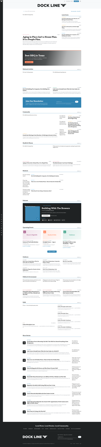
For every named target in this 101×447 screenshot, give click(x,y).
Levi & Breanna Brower (50, 210)
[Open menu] (80, 1)
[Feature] (1, 217)
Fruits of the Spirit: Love (29, 324)
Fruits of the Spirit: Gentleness (64, 320)
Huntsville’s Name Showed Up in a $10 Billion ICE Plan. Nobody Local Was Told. (31, 293)
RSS (64, 220)
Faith (43, 428)
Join (76, 101)
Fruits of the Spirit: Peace (63, 313)
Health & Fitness (26, 34)
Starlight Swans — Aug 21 (49, 242)
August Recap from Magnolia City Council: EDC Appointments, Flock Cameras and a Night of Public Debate (47, 402)
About (71, 443)
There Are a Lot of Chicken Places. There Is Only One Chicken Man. (46, 181)
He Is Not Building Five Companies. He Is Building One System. (70, 35)
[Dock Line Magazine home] (52, 5)
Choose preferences (68, 103)
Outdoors (55, 87)
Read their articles (54, 215)
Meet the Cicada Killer (67, 261)
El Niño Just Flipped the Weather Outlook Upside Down (31, 270)
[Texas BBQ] (1, 235)
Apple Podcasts (57, 220)
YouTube (45, 220)
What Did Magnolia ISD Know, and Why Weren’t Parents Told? (73, 132)
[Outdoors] (1, 219)
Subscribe (76, 1)
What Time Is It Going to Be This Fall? (36, 411)
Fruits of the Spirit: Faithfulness (64, 327)
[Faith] (1, 226)
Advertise (77, 443)
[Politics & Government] (1, 228)
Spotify (51, 220)
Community (64, 17)
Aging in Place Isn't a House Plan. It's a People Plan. (40, 38)
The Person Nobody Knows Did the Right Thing (70, 27)
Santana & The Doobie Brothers (30, 242)
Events (71, 1)
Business (63, 33)
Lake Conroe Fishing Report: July (50, 269)
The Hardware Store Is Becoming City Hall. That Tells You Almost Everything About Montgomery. (74, 124)
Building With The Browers (56, 208)
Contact (74, 443)
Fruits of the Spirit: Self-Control (64, 306)
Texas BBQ (68, 1)
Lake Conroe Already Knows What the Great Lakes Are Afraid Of (66, 89)
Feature (46, 428)
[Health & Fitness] (1, 224)
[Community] (1, 215)
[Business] (1, 232)
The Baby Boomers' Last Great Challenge (63, 163)
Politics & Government (76, 428)
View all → (79, 69)
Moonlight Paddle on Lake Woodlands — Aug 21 (69, 242)
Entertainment (37, 428)
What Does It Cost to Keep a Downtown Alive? (41, 191)
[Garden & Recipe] (1, 221)
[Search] (64, 1)
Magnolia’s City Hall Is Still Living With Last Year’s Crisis (51, 292)
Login (80, 443)
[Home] (1, 1)
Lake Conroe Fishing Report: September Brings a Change (51, 262)
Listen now (46, 215)
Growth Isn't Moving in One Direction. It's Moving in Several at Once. (70, 19)
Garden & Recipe (53, 428)
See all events (52, 251)
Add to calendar (27, 246)
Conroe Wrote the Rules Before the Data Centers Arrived (71, 292)
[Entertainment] (1, 230)
